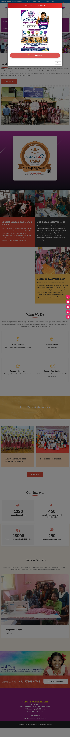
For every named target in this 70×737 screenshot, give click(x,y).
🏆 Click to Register (35, 55)
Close (58, 63)
